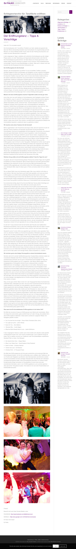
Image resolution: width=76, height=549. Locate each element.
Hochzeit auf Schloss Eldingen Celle (66, 227)
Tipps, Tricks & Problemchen (61, 30)
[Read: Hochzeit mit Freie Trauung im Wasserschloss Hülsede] (59, 266)
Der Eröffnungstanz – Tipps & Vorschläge (21, 37)
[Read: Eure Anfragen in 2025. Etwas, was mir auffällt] (59, 133)
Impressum (30, 540)
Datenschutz (45, 540)
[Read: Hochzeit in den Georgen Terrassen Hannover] (59, 353)
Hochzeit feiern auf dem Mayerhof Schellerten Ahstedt (66, 45)
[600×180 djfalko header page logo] (14, 3)
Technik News (61, 27)
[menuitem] (36, 3)
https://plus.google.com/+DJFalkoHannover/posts (23, 517)
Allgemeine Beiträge (63, 22)
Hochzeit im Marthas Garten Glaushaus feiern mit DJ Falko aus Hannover (66, 79)
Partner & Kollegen (63, 26)
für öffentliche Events (55, 541)
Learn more (62, 546)
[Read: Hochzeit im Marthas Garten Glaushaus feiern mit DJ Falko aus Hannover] (59, 77)
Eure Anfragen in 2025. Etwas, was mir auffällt (66, 133)
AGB (39, 540)
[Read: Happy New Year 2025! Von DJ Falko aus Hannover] (59, 188)
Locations (60, 24)
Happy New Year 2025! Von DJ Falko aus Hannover (66, 189)
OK (55, 546)
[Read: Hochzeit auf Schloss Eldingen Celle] (59, 228)
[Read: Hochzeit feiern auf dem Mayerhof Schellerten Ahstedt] (59, 44)
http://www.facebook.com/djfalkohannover (22, 514)
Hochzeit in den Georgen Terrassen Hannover (65, 354)
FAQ (36, 540)
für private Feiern (31, 541)
